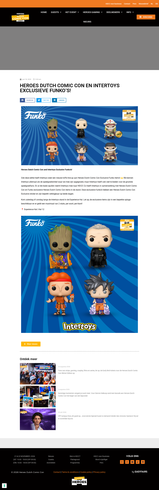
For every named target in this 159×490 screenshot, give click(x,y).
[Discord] (143, 462)
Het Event (70, 12)
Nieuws (87, 21)
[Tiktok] (137, 462)
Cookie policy (86, 472)
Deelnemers (113, 12)
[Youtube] (132, 462)
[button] (146, 17)
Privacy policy (99, 472)
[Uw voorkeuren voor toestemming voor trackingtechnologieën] (4, 485)
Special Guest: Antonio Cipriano (74, 410)
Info (128, 12)
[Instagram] (122, 462)
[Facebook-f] (127, 462)
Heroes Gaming (91, 12)
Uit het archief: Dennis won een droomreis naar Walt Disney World (91, 387)
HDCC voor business (113, 4)
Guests (55, 12)
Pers (134, 4)
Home (44, 12)
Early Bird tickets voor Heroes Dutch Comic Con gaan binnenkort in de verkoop (97, 364)
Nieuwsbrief (143, 4)
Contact (127, 4)
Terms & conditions (70, 472)
